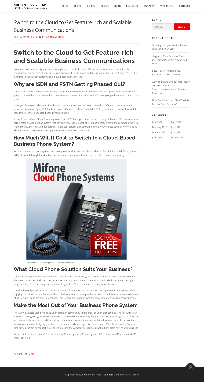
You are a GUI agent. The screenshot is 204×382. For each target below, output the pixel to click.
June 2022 (157, 122)
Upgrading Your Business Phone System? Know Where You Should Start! (169, 60)
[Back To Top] (190, 367)
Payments (132, 6)
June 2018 (157, 137)
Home (65, 6)
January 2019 (158, 132)
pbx (26, 354)
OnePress (108, 374)
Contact (184, 6)
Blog (117, 6)
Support (149, 6)
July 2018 (175, 132)
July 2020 (175, 127)
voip (31, 354)
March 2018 (177, 137)
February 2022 (159, 127)
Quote (91, 6)
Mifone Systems (31, 5)
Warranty (167, 6)
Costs (77, 6)
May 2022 (176, 122)
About (105, 6)
